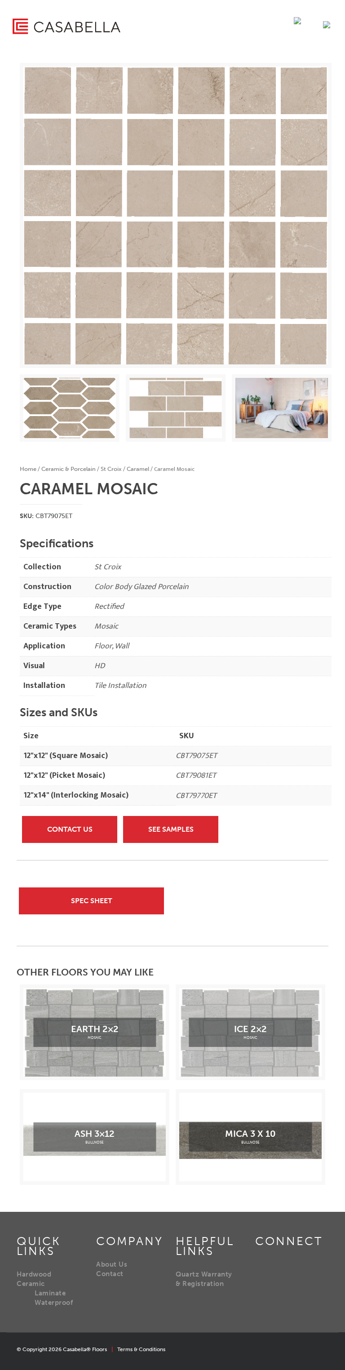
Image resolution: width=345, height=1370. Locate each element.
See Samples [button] (171, 829)
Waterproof (54, 1303)
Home (28, 469)
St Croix (111, 469)
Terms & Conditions (141, 1349)
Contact (110, 1274)
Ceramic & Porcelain (68, 469)
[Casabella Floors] (66, 26)
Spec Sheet (91, 900)
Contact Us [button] (70, 829)
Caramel (138, 469)
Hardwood (34, 1274)
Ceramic (31, 1284)
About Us (111, 1264)
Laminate (50, 1293)
